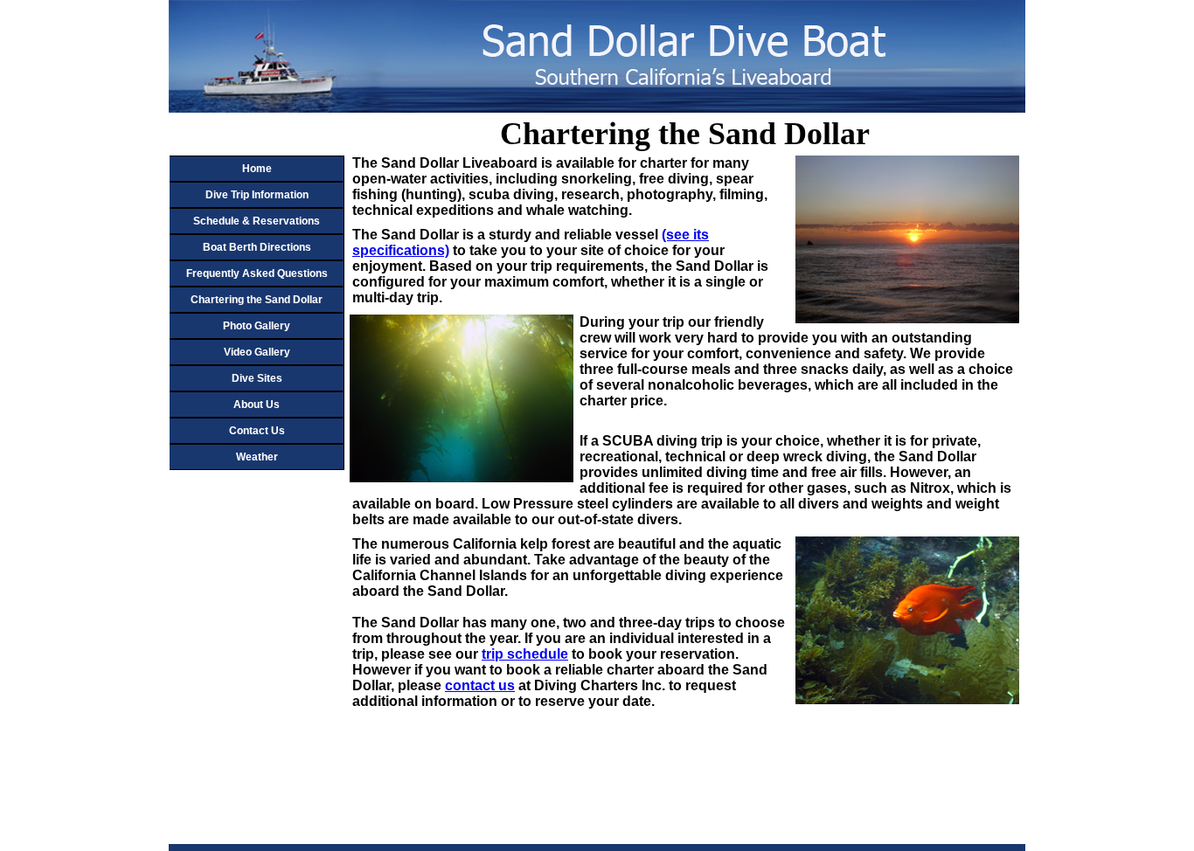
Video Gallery (257, 352)
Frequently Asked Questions (257, 273)
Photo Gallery (256, 326)
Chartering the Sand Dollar (257, 300)
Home (257, 169)
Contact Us (257, 431)
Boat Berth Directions (257, 247)
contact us (480, 685)
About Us (256, 404)
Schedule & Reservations (256, 221)
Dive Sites (257, 378)
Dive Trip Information (257, 195)
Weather (257, 457)
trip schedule (525, 654)
